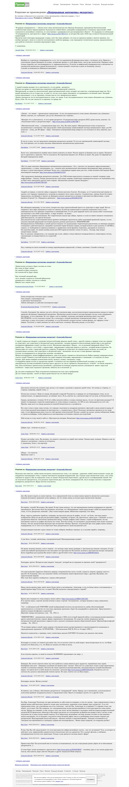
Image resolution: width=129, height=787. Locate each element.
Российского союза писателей (60, 784)
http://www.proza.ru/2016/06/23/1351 (53, 172)
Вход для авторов (107, 4)
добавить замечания (23, 55)
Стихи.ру (75, 771)
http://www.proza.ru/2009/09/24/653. (86, 553)
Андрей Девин (19, 50)
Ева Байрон (18, 103)
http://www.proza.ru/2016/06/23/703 (69, 198)
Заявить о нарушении (46, 50)
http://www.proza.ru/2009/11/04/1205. (75, 599)
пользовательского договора (91, 774)
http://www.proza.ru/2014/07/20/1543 (34, 182)
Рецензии (75, 4)
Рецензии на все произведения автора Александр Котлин (50, 765)
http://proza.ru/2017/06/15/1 (57, 34)
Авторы (56, 4)
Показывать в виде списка (24, 18)
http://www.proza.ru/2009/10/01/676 (80, 670)
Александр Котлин (64, 24)
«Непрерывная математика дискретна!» (70, 12)
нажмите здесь (59, 781)
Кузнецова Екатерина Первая (24, 286)
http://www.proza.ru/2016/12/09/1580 (65, 122)
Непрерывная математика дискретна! (40, 24)
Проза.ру (82, 771)
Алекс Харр (19, 377)
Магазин (88, 4)
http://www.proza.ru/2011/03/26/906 (88, 418)
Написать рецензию (22, 765)
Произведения (65, 4)
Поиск (82, 4)
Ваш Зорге (18, 486)
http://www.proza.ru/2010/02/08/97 (69, 749)
